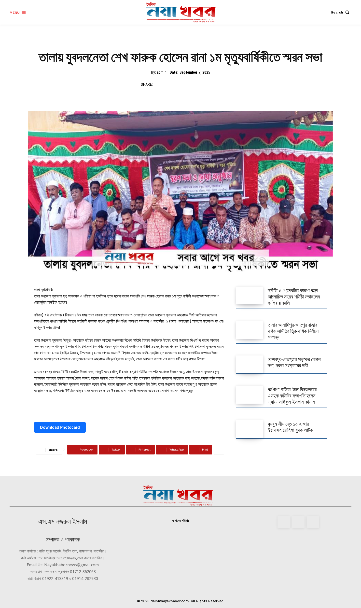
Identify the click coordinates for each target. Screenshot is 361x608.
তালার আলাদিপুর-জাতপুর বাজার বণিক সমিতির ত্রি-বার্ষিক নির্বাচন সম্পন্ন (293, 331)
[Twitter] (170, 84)
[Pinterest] (181, 84)
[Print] (204, 84)
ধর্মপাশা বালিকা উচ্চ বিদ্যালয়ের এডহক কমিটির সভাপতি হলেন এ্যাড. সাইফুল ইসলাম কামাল (292, 396)
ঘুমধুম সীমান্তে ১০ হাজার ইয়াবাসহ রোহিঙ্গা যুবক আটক (290, 427)
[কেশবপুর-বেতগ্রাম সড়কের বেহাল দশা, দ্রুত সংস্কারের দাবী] (249, 364)
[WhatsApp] (193, 84)
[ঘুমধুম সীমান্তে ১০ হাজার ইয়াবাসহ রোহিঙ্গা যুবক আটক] (249, 429)
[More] (219, 449)
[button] (341, 12)
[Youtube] (313, 522)
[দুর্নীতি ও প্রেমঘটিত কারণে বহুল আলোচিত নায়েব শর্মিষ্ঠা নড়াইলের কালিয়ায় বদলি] (249, 295)
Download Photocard (60, 427)
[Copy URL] (215, 84)
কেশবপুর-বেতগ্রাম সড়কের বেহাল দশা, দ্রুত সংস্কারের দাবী (294, 362)
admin (162, 72)
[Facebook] (159, 84)
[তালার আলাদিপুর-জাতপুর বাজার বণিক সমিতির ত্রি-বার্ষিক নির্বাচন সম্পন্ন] (249, 330)
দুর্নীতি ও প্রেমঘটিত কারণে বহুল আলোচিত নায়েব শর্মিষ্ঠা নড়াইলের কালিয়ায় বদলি (294, 297)
